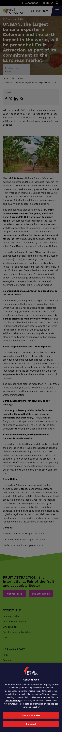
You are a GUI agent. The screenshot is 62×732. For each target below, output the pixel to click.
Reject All (31, 724)
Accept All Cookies (31, 715)
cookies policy (33, 707)
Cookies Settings (13, 700)
